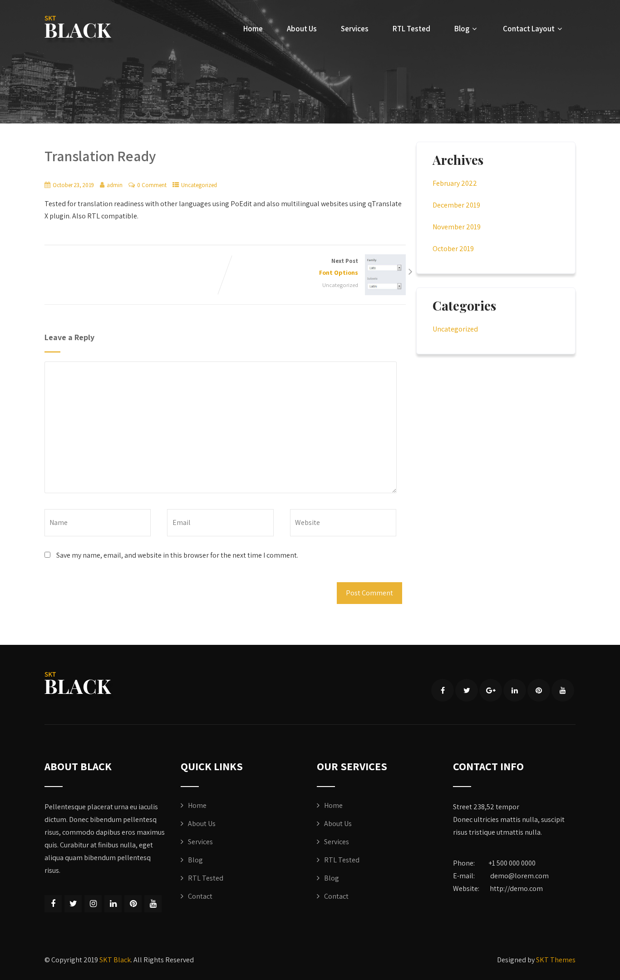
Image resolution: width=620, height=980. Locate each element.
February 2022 (455, 183)
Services (355, 29)
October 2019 (453, 248)
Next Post (338, 267)
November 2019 (457, 227)
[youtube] (562, 690)
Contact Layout (529, 29)
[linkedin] (514, 690)
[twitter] (466, 690)
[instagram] (93, 903)
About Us (302, 29)
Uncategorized (199, 185)
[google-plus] (490, 690)
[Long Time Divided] (79, 30)
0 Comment (152, 185)
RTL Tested (411, 29)
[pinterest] (538, 690)
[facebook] (442, 690)
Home (253, 29)
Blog (461, 29)
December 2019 (456, 205)
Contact (200, 896)
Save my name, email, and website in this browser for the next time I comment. (177, 555)
